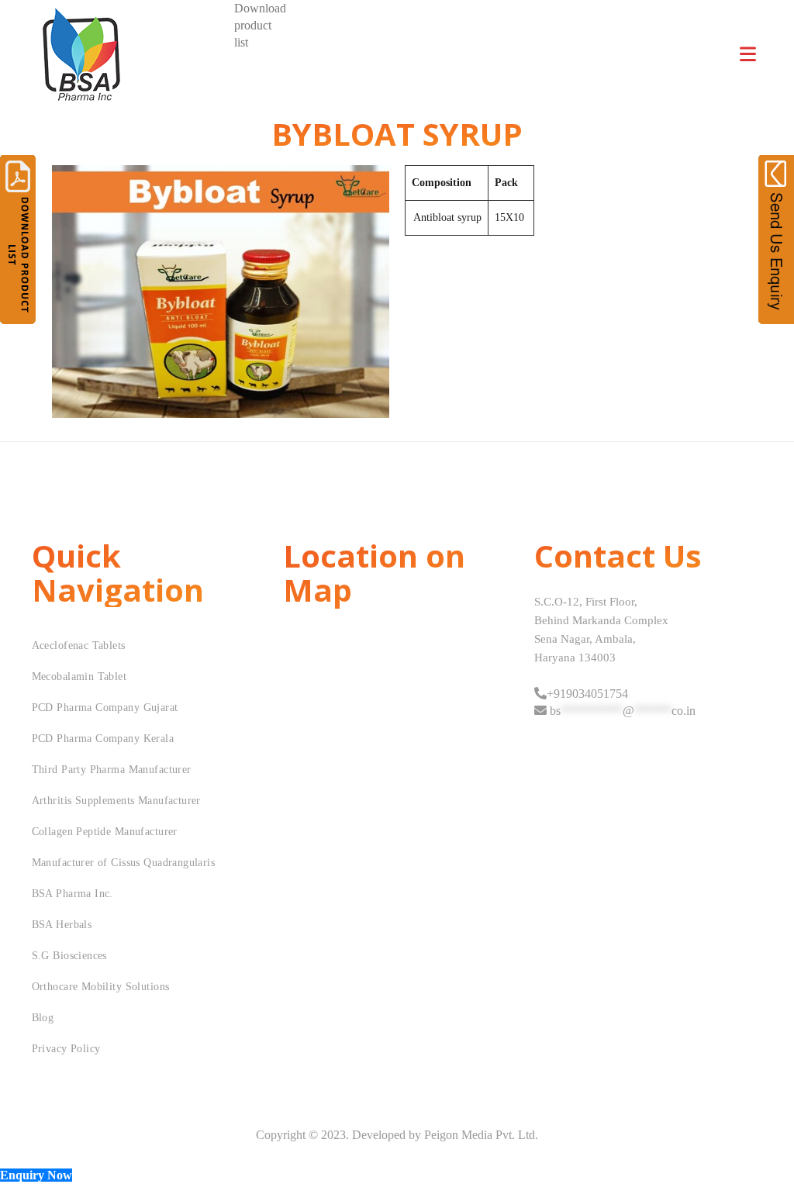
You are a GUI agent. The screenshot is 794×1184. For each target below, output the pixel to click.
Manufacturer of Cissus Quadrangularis (124, 862)
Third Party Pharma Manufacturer (112, 769)
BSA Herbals (62, 924)
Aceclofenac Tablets (79, 645)
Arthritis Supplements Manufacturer (116, 800)
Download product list (260, 25)
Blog (43, 1017)
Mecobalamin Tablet (79, 676)
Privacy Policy (66, 1049)
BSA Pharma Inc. (72, 893)
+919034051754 (587, 693)
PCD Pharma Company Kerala (103, 738)
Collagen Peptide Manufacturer (105, 831)
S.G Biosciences (69, 955)
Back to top (765, 1143)
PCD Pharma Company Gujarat (105, 707)
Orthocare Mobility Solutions (101, 986)
